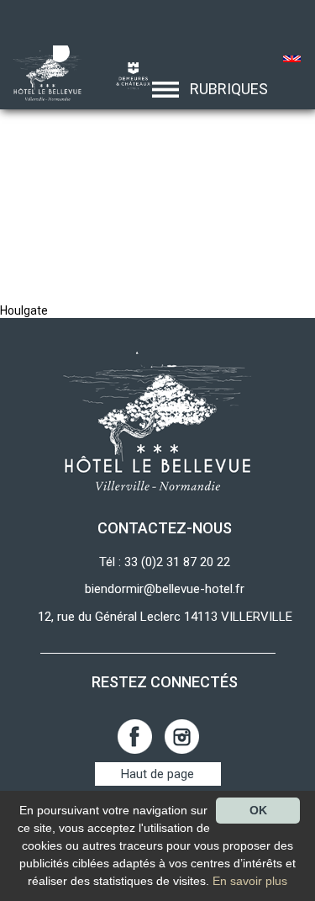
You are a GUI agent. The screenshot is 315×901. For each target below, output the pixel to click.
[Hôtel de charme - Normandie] (42, 75)
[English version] (292, 60)
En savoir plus (250, 881)
